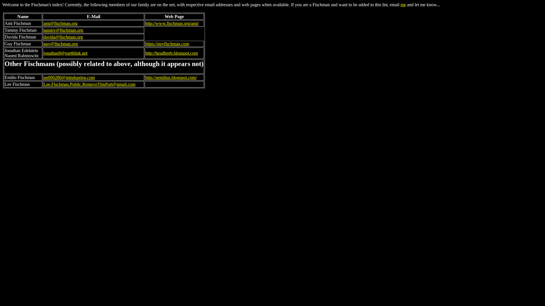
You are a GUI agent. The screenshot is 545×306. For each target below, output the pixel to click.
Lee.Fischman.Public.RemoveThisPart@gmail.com (89, 84)
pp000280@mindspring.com (69, 77)
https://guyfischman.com (167, 43)
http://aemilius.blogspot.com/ (171, 77)
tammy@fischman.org (63, 30)
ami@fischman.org (60, 23)
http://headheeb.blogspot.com (171, 53)
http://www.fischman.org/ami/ (172, 23)
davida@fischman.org (63, 37)
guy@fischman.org (60, 43)
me (403, 4)
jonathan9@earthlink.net (65, 53)
